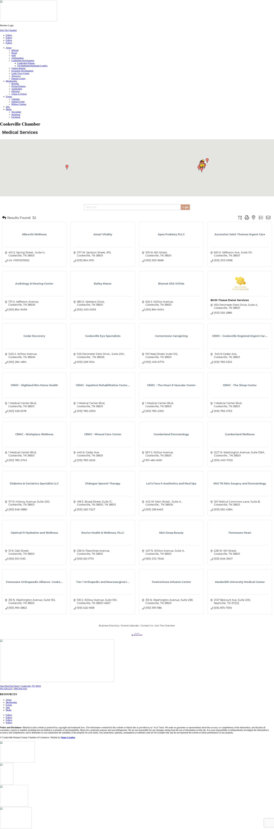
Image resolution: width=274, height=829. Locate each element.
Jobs (8, 107)
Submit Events (18, 101)
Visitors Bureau (18, 68)
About (8, 48)
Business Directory (109, 625)
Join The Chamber (8, 30)
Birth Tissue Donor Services (230, 300)
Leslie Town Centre (20, 73)
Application (16, 89)
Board (14, 53)
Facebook (15, 117)
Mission (15, 50)
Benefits (15, 83)
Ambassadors (17, 58)
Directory (15, 91)
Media (8, 109)
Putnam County (18, 78)
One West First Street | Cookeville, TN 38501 (20, 686)
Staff (13, 55)
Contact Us (147, 625)
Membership (11, 81)
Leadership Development (22, 60)
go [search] (186, 207)
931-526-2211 (6, 688)
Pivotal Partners (18, 86)
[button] (203, 166)
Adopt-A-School (19, 94)
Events (9, 96)
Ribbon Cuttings (18, 104)
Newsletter (16, 112)
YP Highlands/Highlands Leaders (32, 65)
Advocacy (16, 76)
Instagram (15, 114)
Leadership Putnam (26, 63)
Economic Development (22, 71)
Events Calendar (130, 625)
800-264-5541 (20, 688)
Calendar (15, 99)
